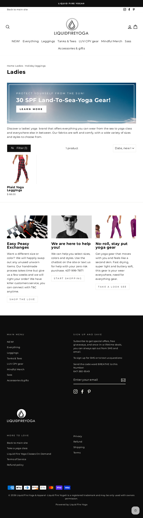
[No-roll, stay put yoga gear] (116, 226)
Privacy (77, 436)
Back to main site (17, 9)
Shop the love (22, 299)
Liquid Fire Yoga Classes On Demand (29, 454)
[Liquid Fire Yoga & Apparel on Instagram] (75, 391)
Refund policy (15, 465)
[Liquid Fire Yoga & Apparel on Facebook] (82, 391)
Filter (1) (21, 148)
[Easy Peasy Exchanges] (27, 226)
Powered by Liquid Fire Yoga (71, 504)
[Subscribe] (123, 380)
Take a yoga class (17, 448)
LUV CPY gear (89, 41)
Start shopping (68, 278)
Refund (77, 441)
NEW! (16, 41)
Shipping (79, 447)
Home (10, 66)
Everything (31, 41)
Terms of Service (16, 459)
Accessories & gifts (71, 48)
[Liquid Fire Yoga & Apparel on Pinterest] (89, 391)
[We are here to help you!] (71, 226)
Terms (77, 452)
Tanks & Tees (67, 41)
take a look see (112, 286)
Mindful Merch (111, 41)
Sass (128, 41)
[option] (71, 3)
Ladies (19, 66)
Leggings (48, 41)
